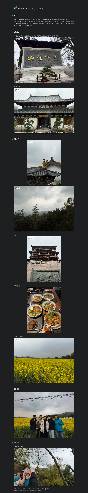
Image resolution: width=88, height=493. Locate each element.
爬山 (33, 9)
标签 (19, 488)
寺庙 (39, 9)
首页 (15, 488)
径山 (43, 9)
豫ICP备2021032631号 (35, 490)
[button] (17, 39)
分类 (24, 488)
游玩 (29, 9)
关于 (34, 488)
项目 (48, 488)
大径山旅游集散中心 (27, 36)
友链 (43, 488)
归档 (29, 488)
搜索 (38, 488)
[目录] (84, 4)
